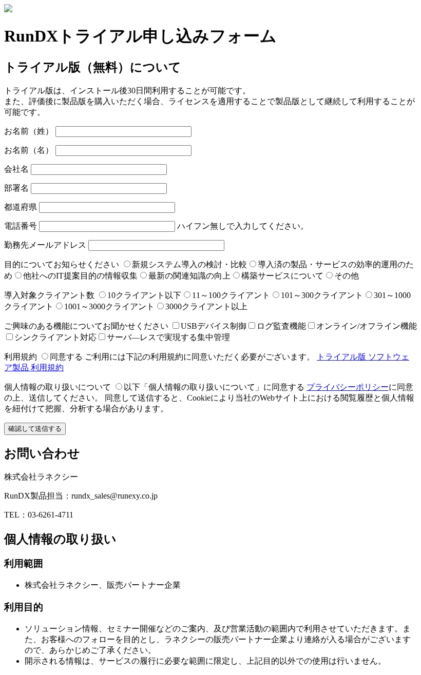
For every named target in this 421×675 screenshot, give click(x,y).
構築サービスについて (282, 275)
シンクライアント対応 (55, 337)
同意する (66, 356)
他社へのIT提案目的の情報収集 (80, 275)
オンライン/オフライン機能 (366, 326)
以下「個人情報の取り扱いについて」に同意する (214, 387)
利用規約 (20, 356)
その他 (346, 275)
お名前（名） (28, 150)
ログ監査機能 (281, 326)
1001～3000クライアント (109, 306)
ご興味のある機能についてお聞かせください (86, 326)
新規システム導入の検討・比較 (189, 264)
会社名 (16, 169)
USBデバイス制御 (213, 326)
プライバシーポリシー (348, 387)
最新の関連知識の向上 (189, 275)
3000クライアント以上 (206, 306)
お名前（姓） (28, 131)
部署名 (16, 188)
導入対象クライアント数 (49, 295)
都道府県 (20, 207)
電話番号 (20, 226)
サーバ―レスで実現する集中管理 (168, 337)
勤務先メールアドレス (45, 245)
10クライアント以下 (144, 295)
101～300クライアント (322, 295)
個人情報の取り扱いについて (57, 387)
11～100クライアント (231, 295)
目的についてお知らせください (61, 264)
